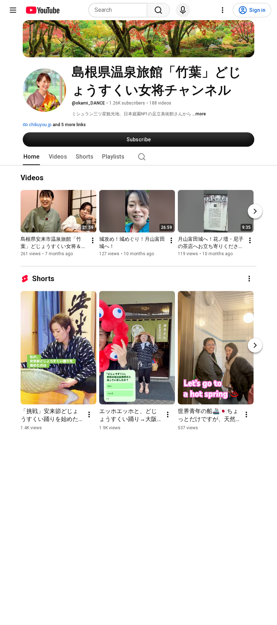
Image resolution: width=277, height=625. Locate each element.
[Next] (255, 211)
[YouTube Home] (42, 10)
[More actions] (92, 241)
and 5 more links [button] (69, 124)
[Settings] (222, 10)
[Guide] (13, 10)
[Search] (158, 10)
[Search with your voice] (183, 10)
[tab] (31, 156)
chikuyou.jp (39, 124)
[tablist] (138, 156)
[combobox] (119, 10)
